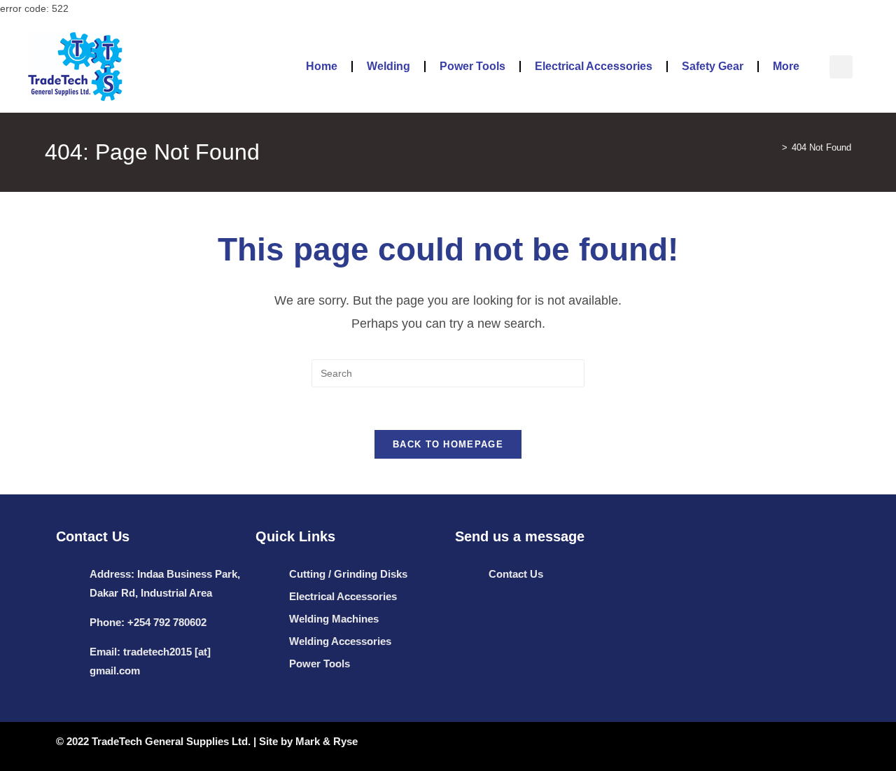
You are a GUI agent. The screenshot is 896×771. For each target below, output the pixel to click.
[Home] (774, 147)
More (786, 66)
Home (321, 66)
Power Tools (472, 66)
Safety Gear (712, 66)
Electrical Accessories (593, 66)
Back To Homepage (448, 444)
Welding (388, 66)
